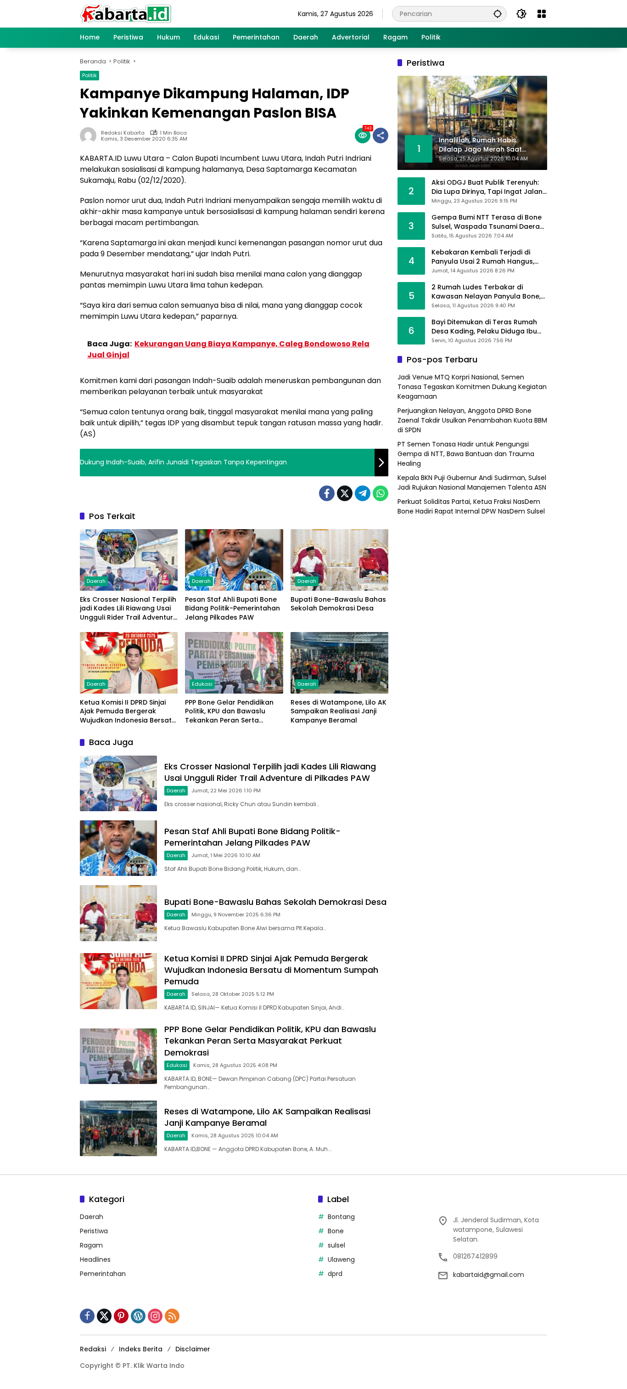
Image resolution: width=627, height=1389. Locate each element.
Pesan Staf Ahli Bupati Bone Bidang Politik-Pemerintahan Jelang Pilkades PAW (232, 608)
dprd (335, 1273)
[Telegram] (362, 493)
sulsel (336, 1245)
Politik (89, 75)
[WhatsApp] (380, 493)
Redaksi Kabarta (123, 133)
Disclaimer (192, 1349)
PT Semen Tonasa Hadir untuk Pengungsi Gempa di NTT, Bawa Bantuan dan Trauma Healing (465, 454)
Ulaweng (341, 1259)
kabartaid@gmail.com (488, 1274)
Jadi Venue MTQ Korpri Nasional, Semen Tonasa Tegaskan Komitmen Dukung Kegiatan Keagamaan (472, 387)
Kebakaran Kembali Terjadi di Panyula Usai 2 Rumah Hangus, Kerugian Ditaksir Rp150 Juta (482, 257)
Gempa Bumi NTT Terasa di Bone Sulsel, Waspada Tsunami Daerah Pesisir (487, 222)
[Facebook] (327, 493)
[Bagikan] (380, 135)
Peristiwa (94, 1231)
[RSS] (172, 1316)
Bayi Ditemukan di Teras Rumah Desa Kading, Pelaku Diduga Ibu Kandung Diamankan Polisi (484, 327)
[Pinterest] (121, 1316)
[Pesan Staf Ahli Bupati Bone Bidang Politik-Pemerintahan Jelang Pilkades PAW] (234, 560)
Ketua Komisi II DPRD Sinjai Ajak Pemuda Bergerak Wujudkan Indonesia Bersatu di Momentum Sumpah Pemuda (128, 711)
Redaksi (93, 1349)
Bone (336, 1231)
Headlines (95, 1259)
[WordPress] (138, 1316)
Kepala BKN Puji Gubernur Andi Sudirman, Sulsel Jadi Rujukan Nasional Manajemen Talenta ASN (471, 482)
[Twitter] (345, 493)
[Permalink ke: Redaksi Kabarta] (90, 135)
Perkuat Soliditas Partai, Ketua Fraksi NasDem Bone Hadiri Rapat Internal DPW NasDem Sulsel (471, 506)
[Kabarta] (126, 13)
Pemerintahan (103, 1273)
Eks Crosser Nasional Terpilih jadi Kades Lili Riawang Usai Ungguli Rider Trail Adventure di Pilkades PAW (128, 608)
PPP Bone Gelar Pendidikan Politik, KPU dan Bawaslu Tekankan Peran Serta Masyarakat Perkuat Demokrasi (229, 711)
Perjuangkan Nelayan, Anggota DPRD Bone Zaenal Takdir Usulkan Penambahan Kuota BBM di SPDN (472, 420)
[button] (497, 13)
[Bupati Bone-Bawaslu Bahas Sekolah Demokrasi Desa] (339, 560)
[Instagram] (155, 1316)
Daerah (96, 581)
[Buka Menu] (541, 13)
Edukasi (202, 684)
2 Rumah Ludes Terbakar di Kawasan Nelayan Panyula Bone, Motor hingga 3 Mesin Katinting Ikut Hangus (486, 292)
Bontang (341, 1216)
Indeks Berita (140, 1349)
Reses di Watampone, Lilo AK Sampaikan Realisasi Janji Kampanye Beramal (338, 711)
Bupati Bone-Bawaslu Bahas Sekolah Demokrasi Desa (338, 604)
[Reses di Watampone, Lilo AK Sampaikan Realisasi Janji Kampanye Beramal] (339, 663)
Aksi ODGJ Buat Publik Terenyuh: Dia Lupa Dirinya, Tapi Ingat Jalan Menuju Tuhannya (487, 187)
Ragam (91, 1245)
